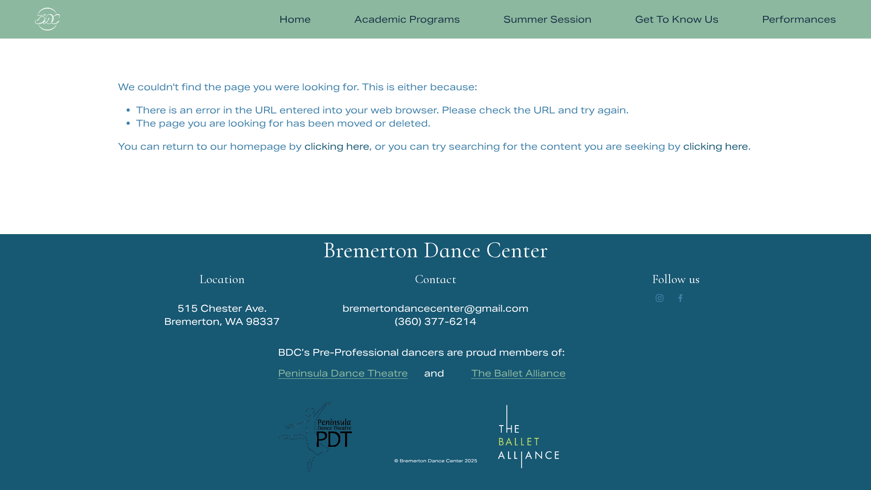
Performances (799, 19)
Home (295, 19)
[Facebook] (680, 298)
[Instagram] (659, 298)
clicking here (336, 146)
